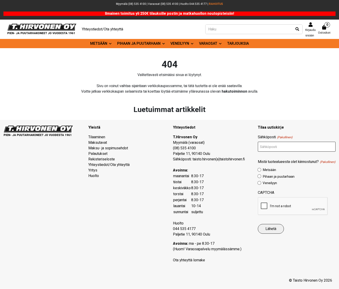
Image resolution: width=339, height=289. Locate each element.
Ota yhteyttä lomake (189, 260)
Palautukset (97, 153)
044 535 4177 (184, 229)
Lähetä (270, 229)
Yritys (92, 170)
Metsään (98, 43)
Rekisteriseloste (101, 159)
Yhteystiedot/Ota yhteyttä (102, 29)
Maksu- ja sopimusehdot (108, 148)
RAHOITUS (216, 4)
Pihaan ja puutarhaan (139, 43)
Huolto (93, 176)
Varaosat (208, 43)
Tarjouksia (238, 43)
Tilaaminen (96, 137)
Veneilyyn (179, 43)
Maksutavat (97, 142)
